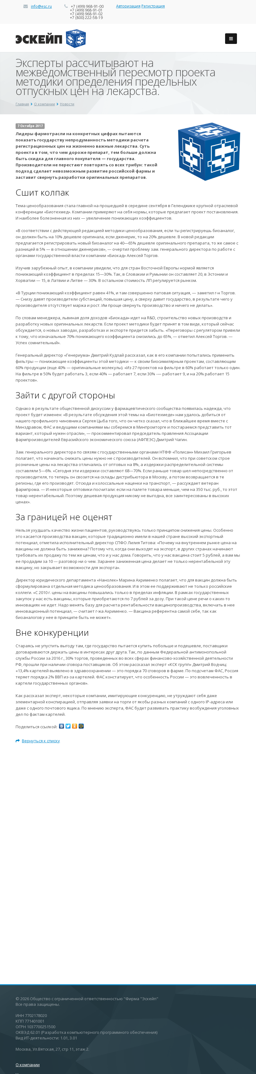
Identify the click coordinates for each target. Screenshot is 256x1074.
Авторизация (128, 6)
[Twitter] (68, 726)
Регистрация (153, 6)
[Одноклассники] (74, 726)
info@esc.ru (41, 6)
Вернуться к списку (41, 741)
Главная (22, 104)
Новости (67, 104)
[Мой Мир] (81, 726)
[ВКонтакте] (61, 726)
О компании (44, 104)
